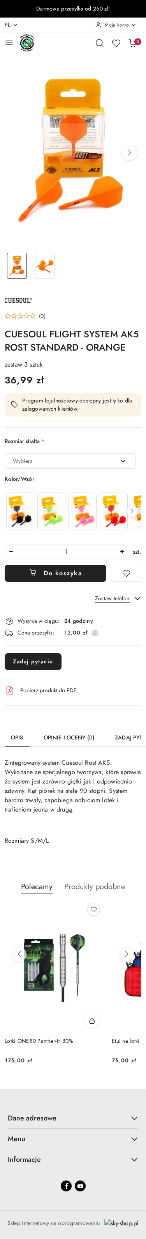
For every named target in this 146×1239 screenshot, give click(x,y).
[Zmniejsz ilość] (11, 552)
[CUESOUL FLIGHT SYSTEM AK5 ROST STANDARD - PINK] (82, 511)
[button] (129, 153)
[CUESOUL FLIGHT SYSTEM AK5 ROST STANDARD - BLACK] (20, 511)
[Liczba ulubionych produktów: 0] (116, 42)
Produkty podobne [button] (94, 886)
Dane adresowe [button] (32, 1118)
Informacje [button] (24, 1159)
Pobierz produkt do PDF (48, 690)
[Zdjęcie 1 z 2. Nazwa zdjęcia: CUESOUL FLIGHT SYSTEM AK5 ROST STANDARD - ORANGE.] (17, 266)
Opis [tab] (17, 737)
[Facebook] (66, 1186)
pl (8, 24)
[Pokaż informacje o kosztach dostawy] (95, 633)
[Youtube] (80, 1186)
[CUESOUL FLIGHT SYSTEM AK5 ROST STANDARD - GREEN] (51, 511)
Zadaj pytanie (33, 661)
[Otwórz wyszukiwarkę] (99, 42)
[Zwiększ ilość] (122, 552)
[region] (73, 511)
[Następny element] (132, 511)
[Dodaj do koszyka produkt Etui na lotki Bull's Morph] (92, 1021)
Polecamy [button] (37, 886)
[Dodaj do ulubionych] (126, 573)
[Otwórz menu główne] (9, 42)
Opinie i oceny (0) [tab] (69, 737)
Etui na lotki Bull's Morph (34, 1041)
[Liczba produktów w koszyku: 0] (132, 42)
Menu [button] (16, 1139)
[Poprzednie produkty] (19, 954)
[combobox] (70, 461)
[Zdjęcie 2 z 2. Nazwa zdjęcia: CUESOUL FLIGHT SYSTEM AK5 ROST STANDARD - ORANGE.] (45, 266)
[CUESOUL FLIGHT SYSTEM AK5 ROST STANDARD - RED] (113, 511)
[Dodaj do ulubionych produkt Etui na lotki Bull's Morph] (93, 909)
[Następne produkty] (127, 954)
